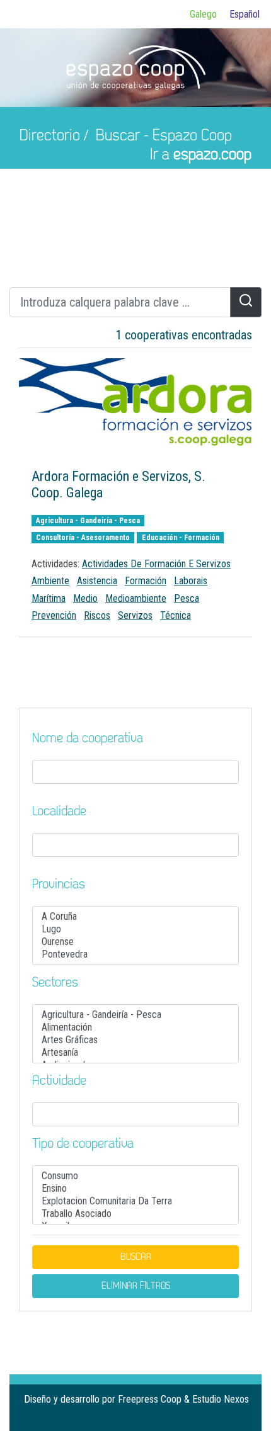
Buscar (135, 1257)
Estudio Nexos (220, 1399)
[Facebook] (202, 1416)
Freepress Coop (150, 1399)
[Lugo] (135, 929)
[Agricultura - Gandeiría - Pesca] (135, 1015)
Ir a (200, 155)
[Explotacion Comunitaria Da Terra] (135, 1201)
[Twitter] (222, 1416)
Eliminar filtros (135, 1286)
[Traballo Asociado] (135, 1214)
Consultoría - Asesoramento (83, 537)
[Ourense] (135, 942)
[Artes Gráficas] (135, 1040)
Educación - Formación (180, 537)
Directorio (50, 136)
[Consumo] (135, 1176)
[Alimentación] (135, 1027)
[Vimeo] (242, 1416)
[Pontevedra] (135, 954)
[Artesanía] (135, 1052)
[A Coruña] (135, 916)
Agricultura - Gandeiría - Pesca (88, 520)
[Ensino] (135, 1188)
